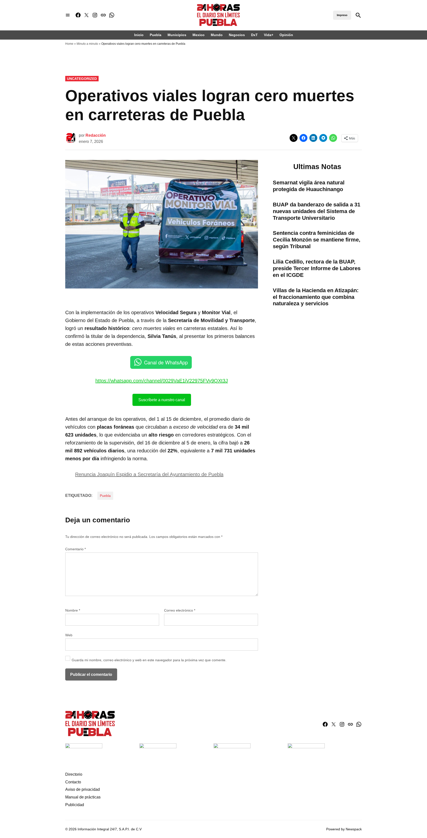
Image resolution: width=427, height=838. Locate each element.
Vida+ (268, 35)
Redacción (95, 135)
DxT (254, 35)
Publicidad (74, 805)
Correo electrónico (179, 610)
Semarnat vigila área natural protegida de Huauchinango (308, 185)
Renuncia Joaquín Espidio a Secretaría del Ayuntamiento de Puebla (149, 474)
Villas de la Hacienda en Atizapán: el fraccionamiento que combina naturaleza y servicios (316, 297)
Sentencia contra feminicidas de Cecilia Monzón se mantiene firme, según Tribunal (316, 239)
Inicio (139, 35)
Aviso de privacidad (82, 789)
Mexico (198, 35)
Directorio (73, 774)
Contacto (73, 782)
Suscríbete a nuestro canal (161, 400)
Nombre (72, 610)
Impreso (342, 15)
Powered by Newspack (344, 829)
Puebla (155, 35)
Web (68, 635)
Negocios (237, 35)
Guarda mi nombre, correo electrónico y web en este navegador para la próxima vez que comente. (149, 660)
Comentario (75, 549)
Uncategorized (82, 79)
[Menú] (67, 15)
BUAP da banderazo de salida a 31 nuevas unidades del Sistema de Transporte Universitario (316, 211)
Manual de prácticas (83, 797)
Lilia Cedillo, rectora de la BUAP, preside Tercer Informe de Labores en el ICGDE (317, 268)
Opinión (286, 35)
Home (69, 43)
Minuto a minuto (87, 43)
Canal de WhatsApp (166, 362)
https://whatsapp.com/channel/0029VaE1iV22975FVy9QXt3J (161, 380)
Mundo (217, 35)
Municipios (177, 35)
